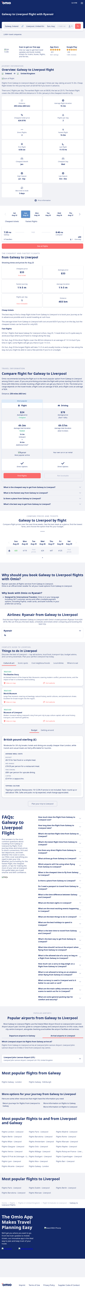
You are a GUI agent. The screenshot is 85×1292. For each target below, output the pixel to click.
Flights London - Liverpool (12, 1132)
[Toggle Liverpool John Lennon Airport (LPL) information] (80, 1058)
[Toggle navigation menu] (82, 3)
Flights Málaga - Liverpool (39, 1151)
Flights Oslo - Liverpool (38, 1146)
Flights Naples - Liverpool (66, 1146)
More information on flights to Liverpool (60, 1107)
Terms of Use (34, 1285)
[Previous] (9, 542)
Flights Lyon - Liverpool (11, 1161)
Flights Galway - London (12, 1082)
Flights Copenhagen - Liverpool (69, 1156)
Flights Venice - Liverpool (12, 1151)
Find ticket (22, 275)
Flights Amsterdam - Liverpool (41, 1141)
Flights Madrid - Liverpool (66, 1132)
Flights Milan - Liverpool (12, 1141)
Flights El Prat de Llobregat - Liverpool (17, 1156)
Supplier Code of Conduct (69, 1285)
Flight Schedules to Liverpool (55, 1203)
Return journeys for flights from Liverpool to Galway (21, 1104)
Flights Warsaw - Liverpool (67, 1141)
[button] (51, 26)
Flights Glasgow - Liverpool (13, 1146)
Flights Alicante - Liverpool (13, 1166)
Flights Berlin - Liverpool (12, 1136)
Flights (12, 1203)
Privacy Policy (49, 1285)
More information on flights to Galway (59, 1103)
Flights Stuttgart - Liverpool (40, 1156)
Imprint (22, 1285)
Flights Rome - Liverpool (66, 1136)
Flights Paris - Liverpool (38, 1132)
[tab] (12, 221)
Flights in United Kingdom (29, 1203)
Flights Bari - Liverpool (65, 1161)
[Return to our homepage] (6, 3)
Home (4, 1203)
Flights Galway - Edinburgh (40, 1082)
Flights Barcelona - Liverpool (40, 1136)
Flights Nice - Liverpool (38, 1161)
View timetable (21, 304)
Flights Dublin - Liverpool (39, 1188)
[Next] (79, 214)
